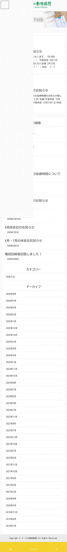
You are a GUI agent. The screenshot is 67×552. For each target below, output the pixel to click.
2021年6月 (11, 478)
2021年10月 (11, 471)
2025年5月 (11, 348)
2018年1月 (11, 526)
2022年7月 (11, 451)
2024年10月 (11, 376)
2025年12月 (11, 328)
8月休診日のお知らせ (19, 227)
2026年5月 (11, 307)
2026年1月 (11, 321)
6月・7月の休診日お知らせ (23, 240)
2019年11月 (11, 512)
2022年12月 (11, 437)
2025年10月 (11, 335)
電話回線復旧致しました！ (23, 254)
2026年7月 (11, 301)
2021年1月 (11, 492)
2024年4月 (11, 403)
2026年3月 (11, 314)
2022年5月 (11, 458)
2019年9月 (11, 519)
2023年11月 (11, 417)
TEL (56, 549)
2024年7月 (11, 389)
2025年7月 (11, 342)
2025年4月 (11, 355)
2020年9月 (11, 499)
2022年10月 (11, 444)
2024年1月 (11, 410)
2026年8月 (11, 294)
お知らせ (10, 277)
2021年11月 (11, 465)
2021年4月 (11, 485)
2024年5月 (11, 396)
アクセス (33, 549)
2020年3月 (11, 505)
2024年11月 (11, 369)
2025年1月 (11, 362)
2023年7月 (11, 430)
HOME (10, 549)
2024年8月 (11, 383)
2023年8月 (11, 424)
